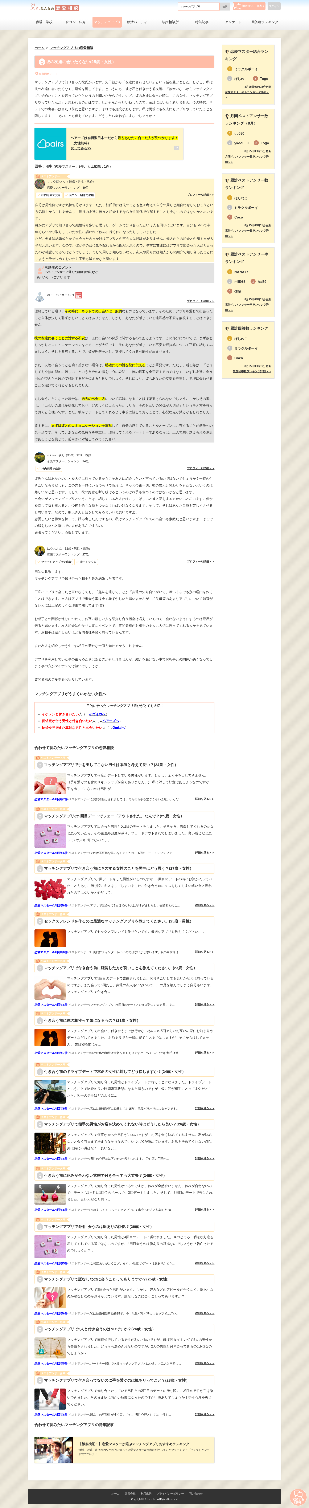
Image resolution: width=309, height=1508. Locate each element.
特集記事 (202, 22)
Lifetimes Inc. (150, 1499)
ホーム (115, 1493)
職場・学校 (44, 22)
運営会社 (130, 1493)
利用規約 (146, 1493)
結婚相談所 (170, 22)
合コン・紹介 (76, 22)
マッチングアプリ (107, 22)
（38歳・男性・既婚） (71, 181)
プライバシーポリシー (170, 1493)
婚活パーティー (139, 22)
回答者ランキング (264, 22)
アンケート (233, 22)
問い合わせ (196, 1493)
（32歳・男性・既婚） (69, 548)
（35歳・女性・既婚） (70, 455)
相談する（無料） (253, 6)
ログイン (274, 6)
